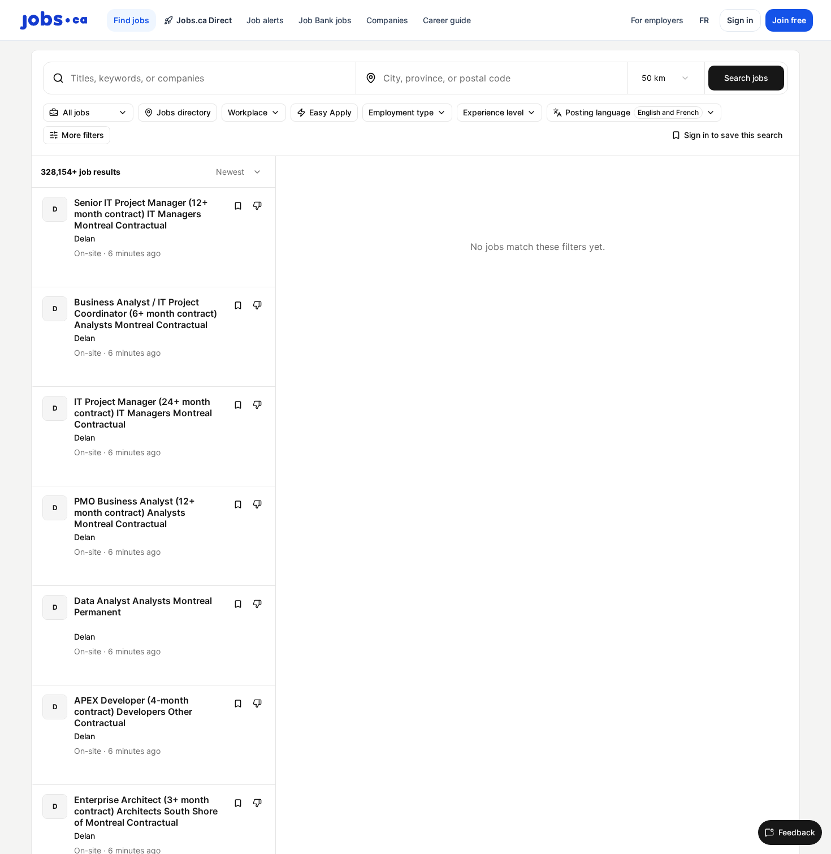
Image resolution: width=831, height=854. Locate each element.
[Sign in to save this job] (238, 206)
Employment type (401, 112)
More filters (83, 135)
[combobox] (209, 78)
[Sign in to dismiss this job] (257, 206)
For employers (657, 20)
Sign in (740, 20)
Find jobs (131, 20)
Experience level (493, 112)
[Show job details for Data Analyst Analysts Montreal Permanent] (154, 635)
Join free (789, 20)
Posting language (632, 112)
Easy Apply (330, 112)
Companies (387, 20)
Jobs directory (184, 112)
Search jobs (746, 78)
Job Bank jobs (325, 20)
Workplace (247, 112)
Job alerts (265, 20)
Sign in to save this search (733, 135)
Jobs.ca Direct (204, 20)
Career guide (447, 20)
